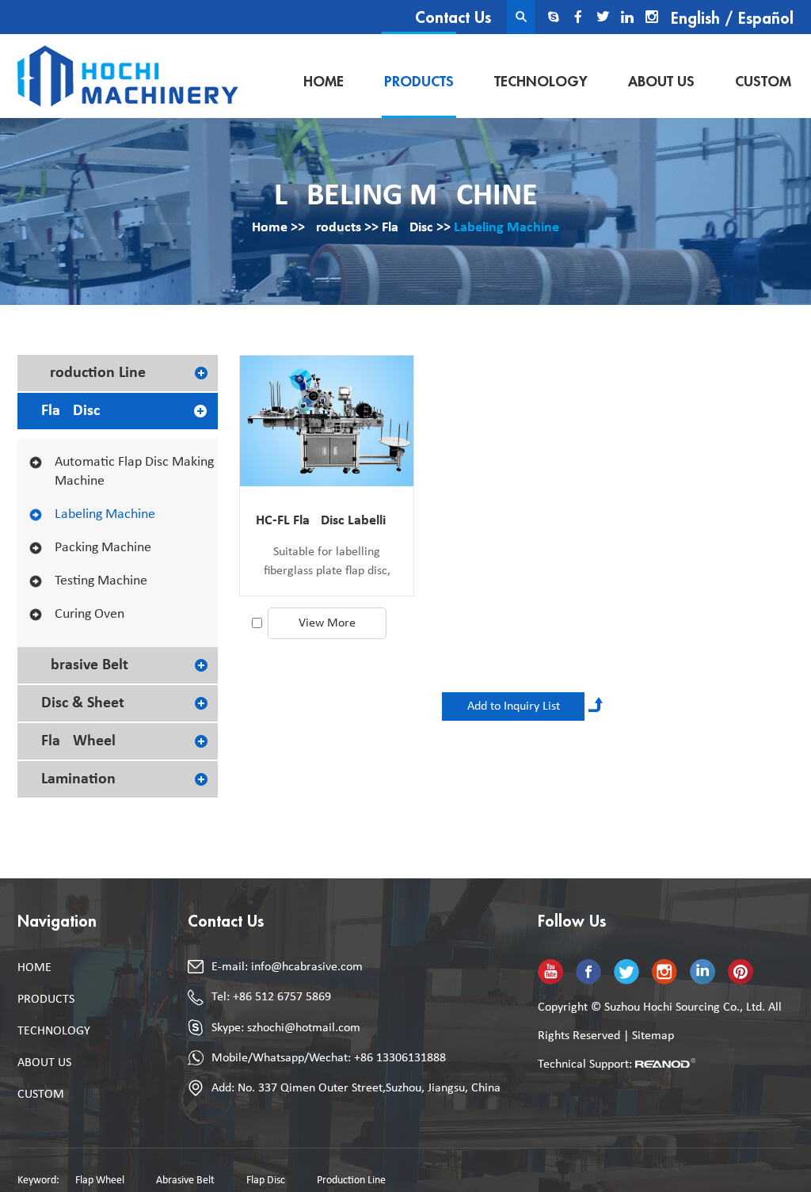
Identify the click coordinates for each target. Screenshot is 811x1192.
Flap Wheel (78, 741)
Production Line (93, 373)
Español (766, 18)
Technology (541, 81)
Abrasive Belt (84, 665)
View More (327, 623)
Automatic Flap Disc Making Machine (134, 472)
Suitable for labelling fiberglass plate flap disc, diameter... (327, 563)
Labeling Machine (506, 227)
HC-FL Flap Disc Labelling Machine (327, 520)
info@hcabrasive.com (307, 967)
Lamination (78, 779)
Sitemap (653, 1036)
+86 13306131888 (400, 1058)
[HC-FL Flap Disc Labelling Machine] (326, 421)
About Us (661, 81)
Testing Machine (101, 580)
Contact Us (453, 18)
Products (419, 81)
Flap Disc (407, 227)
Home (323, 81)
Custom (763, 81)
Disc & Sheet (82, 703)
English (695, 18)
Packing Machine (103, 547)
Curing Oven (89, 614)
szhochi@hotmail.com (303, 1028)
